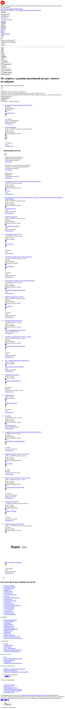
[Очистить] (3, 44)
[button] (2, 30)
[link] (3, 27)
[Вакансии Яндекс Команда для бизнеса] (34, 547)
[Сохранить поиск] (2, 48)
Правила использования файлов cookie (30, 10)
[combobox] (8, 40)
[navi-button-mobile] (2, 36)
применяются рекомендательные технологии (34, 695)
